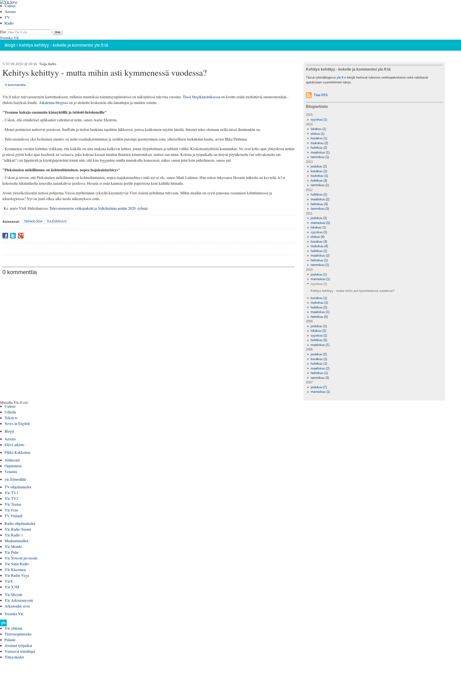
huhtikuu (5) (319, 340)
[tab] (374, 119)
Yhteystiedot (14, 656)
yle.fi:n (341, 77)
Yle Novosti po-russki (21, 557)
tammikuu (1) (320, 157)
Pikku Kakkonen (17, 452)
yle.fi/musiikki (15, 479)
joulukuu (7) (319, 387)
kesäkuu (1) (319, 138)
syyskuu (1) (319, 119)
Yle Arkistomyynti (19, 600)
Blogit (10, 45)
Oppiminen (13, 465)
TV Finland (13, 515)
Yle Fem (11, 509)
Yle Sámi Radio (17, 563)
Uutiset (10, 5)
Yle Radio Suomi (18, 529)
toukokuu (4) (319, 246)
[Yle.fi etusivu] (3, 624)
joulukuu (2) (319, 166)
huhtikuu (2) (319, 147)
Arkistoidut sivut (17, 605)
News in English (17, 423)
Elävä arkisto (14, 444)
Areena (10, 11)
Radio (9, 22)
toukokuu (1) (319, 176)
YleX (9, 581)
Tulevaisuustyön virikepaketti (71, 208)
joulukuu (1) (319, 274)
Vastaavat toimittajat (20, 651)
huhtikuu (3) (319, 180)
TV (7, 17)
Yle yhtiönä (13, 628)
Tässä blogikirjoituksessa (201, 96)
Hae (3, 31)
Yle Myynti (13, 594)
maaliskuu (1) (320, 152)
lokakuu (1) (318, 129)
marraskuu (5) (320, 223)
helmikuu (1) (319, 260)
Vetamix (11, 471)
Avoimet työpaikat (18, 645)
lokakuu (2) (318, 330)
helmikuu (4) (319, 204)
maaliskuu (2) (320, 199)
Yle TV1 (11, 492)
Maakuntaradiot (16, 540)
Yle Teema (13, 504)
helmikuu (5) (319, 317)
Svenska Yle (9, 37)
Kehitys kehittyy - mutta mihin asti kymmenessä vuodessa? (352, 291)
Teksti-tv (11, 417)
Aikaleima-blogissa (53, 102)
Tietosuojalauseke (18, 633)
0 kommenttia (15, 85)
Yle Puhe (12, 552)
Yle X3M (12, 586)
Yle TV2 (11, 498)
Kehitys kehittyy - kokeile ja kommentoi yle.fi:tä (63, 45)
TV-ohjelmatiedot (18, 486)
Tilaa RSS (321, 95)
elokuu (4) (317, 237)
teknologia (33, 221)
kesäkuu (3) (319, 241)
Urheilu (10, 411)
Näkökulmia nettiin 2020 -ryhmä (122, 208)
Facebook (5, 236)
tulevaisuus (57, 221)
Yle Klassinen (15, 569)
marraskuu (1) (320, 279)
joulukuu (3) (319, 218)
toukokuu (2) (319, 143)
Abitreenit (12, 459)
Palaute (10, 639)
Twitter (13, 236)
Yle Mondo (13, 546)
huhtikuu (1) (319, 194)
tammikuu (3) (320, 208)
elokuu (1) (317, 133)
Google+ (21, 236)
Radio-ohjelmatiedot (20, 523)
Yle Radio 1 (14, 534)
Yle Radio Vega (17, 575)
